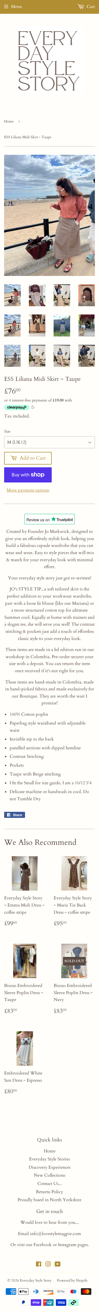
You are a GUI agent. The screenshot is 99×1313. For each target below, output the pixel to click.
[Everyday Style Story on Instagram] (48, 1265)
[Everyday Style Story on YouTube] (58, 1265)
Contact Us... (49, 1184)
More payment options (28, 490)
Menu (16, 7)
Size (7, 431)
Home (9, 121)
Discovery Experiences (49, 1167)
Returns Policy (49, 1192)
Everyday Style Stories (49, 1159)
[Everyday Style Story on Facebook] (39, 1265)
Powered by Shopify (72, 1280)
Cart (90, 7)
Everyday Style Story (36, 1280)
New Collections (49, 1175)
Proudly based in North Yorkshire (49, 1200)
